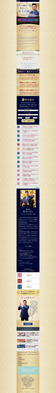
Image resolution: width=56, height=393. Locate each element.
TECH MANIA (26, 388)
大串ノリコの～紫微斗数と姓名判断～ (28, 381)
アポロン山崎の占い (24, 380)
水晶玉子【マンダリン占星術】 (27, 385)
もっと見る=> (36, 349)
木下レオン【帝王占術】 (20, 2)
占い (24, 2)
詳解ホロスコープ (29, 382)
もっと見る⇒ (36, 187)
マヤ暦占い (24, 382)
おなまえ (27, 113)
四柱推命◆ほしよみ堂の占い (28, 384)
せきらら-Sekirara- (31, 388)
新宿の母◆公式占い (28, 386)
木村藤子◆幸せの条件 (31, 380)
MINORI (23, 388)
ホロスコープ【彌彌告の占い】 (27, 383)
